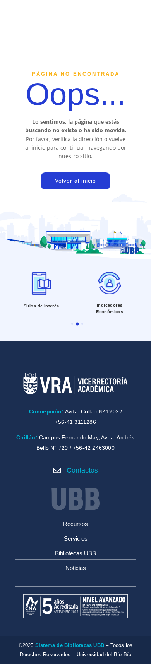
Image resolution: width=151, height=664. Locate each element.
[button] (72, 324)
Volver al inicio (75, 181)
